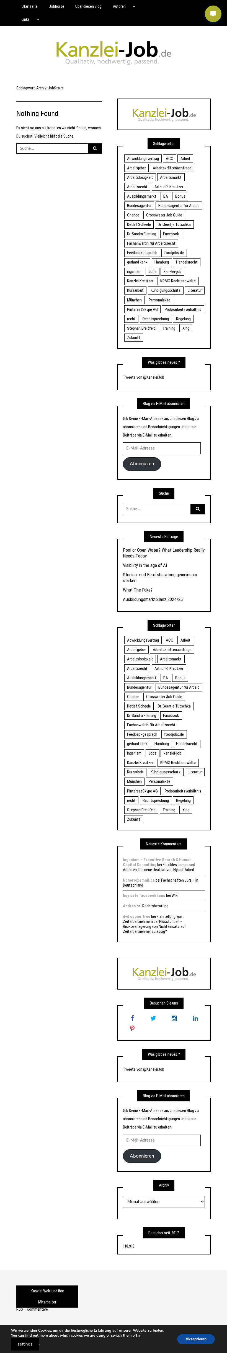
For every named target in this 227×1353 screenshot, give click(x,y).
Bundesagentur (139, 205)
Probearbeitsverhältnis (183, 309)
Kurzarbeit (135, 290)
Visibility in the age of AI (145, 565)
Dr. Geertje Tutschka (174, 224)
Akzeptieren (196, 1339)
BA (165, 196)
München (134, 300)
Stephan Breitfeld (141, 328)
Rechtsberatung (155, 905)
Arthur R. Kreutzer (168, 186)
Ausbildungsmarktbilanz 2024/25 (153, 599)
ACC (169, 158)
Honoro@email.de (139, 880)
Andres (129, 905)
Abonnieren (142, 463)
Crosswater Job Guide (164, 215)
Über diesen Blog (88, 6)
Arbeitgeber (136, 168)
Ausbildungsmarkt (141, 196)
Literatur (195, 290)
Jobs (152, 271)
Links (26, 19)
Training (168, 328)
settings (25, 1344)
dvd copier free (136, 916)
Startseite (30, 6)
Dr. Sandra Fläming (141, 233)
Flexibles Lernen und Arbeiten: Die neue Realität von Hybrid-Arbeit (159, 867)
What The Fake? (138, 590)
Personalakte (159, 300)
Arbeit (185, 158)
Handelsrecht (187, 262)
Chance (133, 215)
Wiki (175, 895)
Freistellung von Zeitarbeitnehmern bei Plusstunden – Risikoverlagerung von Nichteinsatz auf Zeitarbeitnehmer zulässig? (154, 924)
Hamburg (161, 262)
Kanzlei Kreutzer (140, 280)
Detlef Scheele (139, 224)
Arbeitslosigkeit (140, 177)
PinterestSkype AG (142, 309)
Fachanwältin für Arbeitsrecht (151, 243)
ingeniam (134, 271)
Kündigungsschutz (165, 290)
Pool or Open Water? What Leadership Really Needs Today (164, 552)
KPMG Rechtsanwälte (178, 280)
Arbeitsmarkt (171, 177)
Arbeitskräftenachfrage (172, 168)
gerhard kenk (137, 262)
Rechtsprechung (156, 318)
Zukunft (133, 337)
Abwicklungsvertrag (143, 158)
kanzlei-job (172, 271)
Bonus (180, 196)
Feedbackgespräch (142, 252)
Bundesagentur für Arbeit (178, 205)
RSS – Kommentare (32, 1309)
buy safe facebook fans (144, 895)
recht (131, 318)
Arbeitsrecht (137, 186)
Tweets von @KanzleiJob (143, 377)
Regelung (183, 318)
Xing (185, 328)
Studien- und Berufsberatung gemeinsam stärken (160, 577)
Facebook (171, 233)
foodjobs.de (174, 252)
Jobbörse (56, 6)
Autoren (119, 6)
